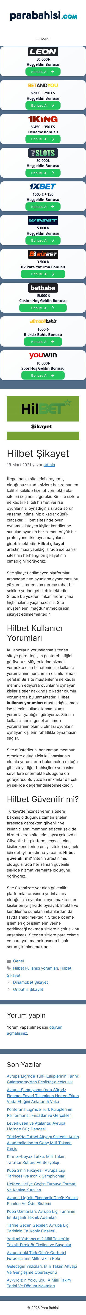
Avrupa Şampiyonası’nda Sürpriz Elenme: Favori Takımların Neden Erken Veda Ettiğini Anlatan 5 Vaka (43, 1095)
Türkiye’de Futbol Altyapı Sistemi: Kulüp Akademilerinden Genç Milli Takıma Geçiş (43, 1143)
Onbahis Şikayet (28, 989)
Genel (18, 961)
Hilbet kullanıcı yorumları (35, 968)
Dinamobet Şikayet (30, 982)
